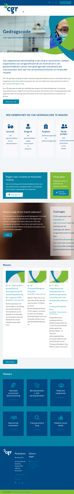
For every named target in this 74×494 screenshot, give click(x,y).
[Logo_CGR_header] (10, 4)
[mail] (49, 2)
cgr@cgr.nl (18, 479)
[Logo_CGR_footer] (7, 450)
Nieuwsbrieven (53, 314)
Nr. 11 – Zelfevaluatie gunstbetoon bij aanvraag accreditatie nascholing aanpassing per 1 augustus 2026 (14, 291)
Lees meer (13, 399)
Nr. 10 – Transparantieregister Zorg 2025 (36, 288)
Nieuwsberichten (19, 300)
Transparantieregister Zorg (14, 84)
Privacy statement (25, 492)
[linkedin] (56, 2)
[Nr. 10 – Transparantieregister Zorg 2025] (37, 277)
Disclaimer (15, 492)
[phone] (52, 2)
